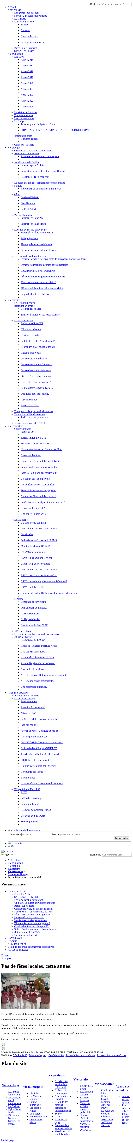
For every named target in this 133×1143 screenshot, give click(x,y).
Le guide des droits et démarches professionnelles (39, 182)
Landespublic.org (30, 804)
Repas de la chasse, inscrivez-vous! (39, 645)
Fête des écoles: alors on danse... (37, 376)
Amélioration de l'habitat (26, 162)
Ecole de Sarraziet (23, 320)
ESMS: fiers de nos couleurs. (35, 563)
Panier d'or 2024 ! (30, 405)
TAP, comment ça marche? (34, 417)
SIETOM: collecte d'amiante (35, 760)
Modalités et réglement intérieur (37, 232)
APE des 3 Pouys (23, 631)
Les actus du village (24, 698)
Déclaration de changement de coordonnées (43, 276)
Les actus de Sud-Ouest (33, 815)
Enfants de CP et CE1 (32, 323)
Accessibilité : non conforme (80, 1055)
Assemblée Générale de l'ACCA (37, 657)
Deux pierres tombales (32, 42)
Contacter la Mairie (24, 144)
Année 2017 (27, 65)
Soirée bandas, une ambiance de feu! (39, 467)
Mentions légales (37, 1055)
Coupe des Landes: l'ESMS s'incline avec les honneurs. (49, 593)
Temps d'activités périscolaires (29, 414)
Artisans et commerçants (26, 153)
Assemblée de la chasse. (33, 669)
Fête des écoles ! (29, 724)
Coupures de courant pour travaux (38, 765)
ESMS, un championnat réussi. (36, 557)
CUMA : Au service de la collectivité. (33, 150)
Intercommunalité (23, 135)
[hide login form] (32, 830)
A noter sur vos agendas (26, 695)
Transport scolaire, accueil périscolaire (33, 411)
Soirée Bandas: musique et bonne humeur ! (43, 502)
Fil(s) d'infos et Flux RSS (27, 789)
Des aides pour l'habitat (33, 165)
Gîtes (17, 194)
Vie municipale (15, 53)
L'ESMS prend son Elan (33, 522)
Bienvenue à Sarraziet (25, 48)
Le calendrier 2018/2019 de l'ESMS (39, 528)
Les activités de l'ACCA (33, 639)
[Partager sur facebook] (3, 1049)
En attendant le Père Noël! (34, 625)
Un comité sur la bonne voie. (35, 478)
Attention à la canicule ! (33, 707)
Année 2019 (27, 77)
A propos (6, 958)
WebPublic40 (20, 1055)
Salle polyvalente (29, 238)
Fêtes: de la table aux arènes (35, 443)
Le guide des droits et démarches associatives (37, 634)
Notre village (14, 9)
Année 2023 (27, 100)
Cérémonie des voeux (32, 771)
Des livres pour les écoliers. (35, 393)
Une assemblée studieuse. (34, 686)
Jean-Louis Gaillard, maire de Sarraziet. (41, 754)
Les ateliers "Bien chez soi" (35, 176)
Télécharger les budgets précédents (38, 124)
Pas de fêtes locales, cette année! (37, 484)
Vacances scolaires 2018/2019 (29, 423)
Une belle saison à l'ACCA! (35, 651)
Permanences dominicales (34, 607)
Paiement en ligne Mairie (33, 223)
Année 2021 (27, 89)
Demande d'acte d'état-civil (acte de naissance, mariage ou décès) (54, 259)
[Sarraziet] (7, 851)
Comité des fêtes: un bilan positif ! (38, 496)
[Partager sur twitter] (3, 1045)
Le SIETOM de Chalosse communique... (42, 742)
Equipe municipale (23, 115)
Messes (24, 24)
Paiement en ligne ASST (33, 218)
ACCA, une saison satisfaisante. (37, 681)
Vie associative (15, 426)
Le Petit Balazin (29, 209)
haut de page (7, 1140)
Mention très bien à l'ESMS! (35, 546)
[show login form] (16, 830)
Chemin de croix (29, 36)
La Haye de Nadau (30, 613)
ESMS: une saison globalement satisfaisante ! (44, 581)
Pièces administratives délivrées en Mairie (42, 288)
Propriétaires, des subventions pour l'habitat (43, 171)
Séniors (18, 185)
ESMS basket (21, 519)
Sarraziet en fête (29, 701)
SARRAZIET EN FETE (34, 437)
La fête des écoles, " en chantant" (38, 341)
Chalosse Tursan (29, 138)
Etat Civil (19, 56)
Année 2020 (27, 83)
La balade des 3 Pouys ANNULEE (39, 748)
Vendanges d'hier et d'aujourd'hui (38, 346)
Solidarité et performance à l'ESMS (39, 540)
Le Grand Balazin (30, 197)
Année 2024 (27, 106)
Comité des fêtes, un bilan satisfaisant (40, 461)
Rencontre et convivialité (33, 601)
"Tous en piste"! (29, 713)
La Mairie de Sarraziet (25, 112)
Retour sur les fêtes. (31, 455)
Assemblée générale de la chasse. (38, 663)
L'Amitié (18, 598)
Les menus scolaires (31, 308)
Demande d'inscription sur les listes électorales (44, 264)
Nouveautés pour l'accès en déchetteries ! (42, 783)
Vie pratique (14, 147)
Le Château (20, 18)
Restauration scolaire (25, 305)
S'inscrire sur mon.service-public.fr (38, 282)
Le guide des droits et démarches (37, 294)
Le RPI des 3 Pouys (24, 303)
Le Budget (19, 121)
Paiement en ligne (23, 215)
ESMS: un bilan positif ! (33, 587)
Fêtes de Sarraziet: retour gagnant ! (38, 490)
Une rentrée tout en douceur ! (36, 382)
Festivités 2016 (28, 431)
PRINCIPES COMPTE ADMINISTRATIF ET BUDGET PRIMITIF (57, 130)
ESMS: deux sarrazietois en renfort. (39, 575)
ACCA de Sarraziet (24, 637)
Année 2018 (27, 71)
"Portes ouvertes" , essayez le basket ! (40, 730)
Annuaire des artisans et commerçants (40, 156)
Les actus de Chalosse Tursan (36, 809)
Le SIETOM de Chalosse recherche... (40, 719)
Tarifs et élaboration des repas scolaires (40, 314)
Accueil (12, 7)
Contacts (25, 30)
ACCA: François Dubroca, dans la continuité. (44, 675)
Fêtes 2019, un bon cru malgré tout (38, 472)
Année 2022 (27, 94)
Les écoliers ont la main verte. (36, 370)
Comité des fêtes (22, 429)
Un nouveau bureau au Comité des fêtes (41, 449)
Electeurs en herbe (30, 335)
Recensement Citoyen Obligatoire (38, 270)
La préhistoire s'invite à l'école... (37, 387)
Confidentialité (56, 1055)
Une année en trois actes (33, 513)
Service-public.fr (29, 821)
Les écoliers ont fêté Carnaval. (36, 364)
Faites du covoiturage (32, 798)
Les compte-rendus (24, 118)
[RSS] (11, 846)
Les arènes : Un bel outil (26, 12)
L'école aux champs (31, 329)
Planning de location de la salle (36, 244)
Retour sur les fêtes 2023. (34, 508)
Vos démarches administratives (30, 256)
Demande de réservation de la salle (38, 250)
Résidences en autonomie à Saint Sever (41, 188)
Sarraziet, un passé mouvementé (30, 15)
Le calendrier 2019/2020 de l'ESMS (39, 569)
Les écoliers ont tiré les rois (34, 358)
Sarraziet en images (24, 50)
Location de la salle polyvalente (30, 229)
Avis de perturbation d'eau (34, 736)
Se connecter (121, 838)
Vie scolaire (14, 300)
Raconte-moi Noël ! (31, 352)
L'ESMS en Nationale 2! (33, 552)
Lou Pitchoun (28, 203)
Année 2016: (27, 59)
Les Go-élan (27, 534)
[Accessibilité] (15, 843)
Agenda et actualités (18, 692)
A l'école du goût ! (30, 399)
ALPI (24, 792)
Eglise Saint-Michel (24, 21)
